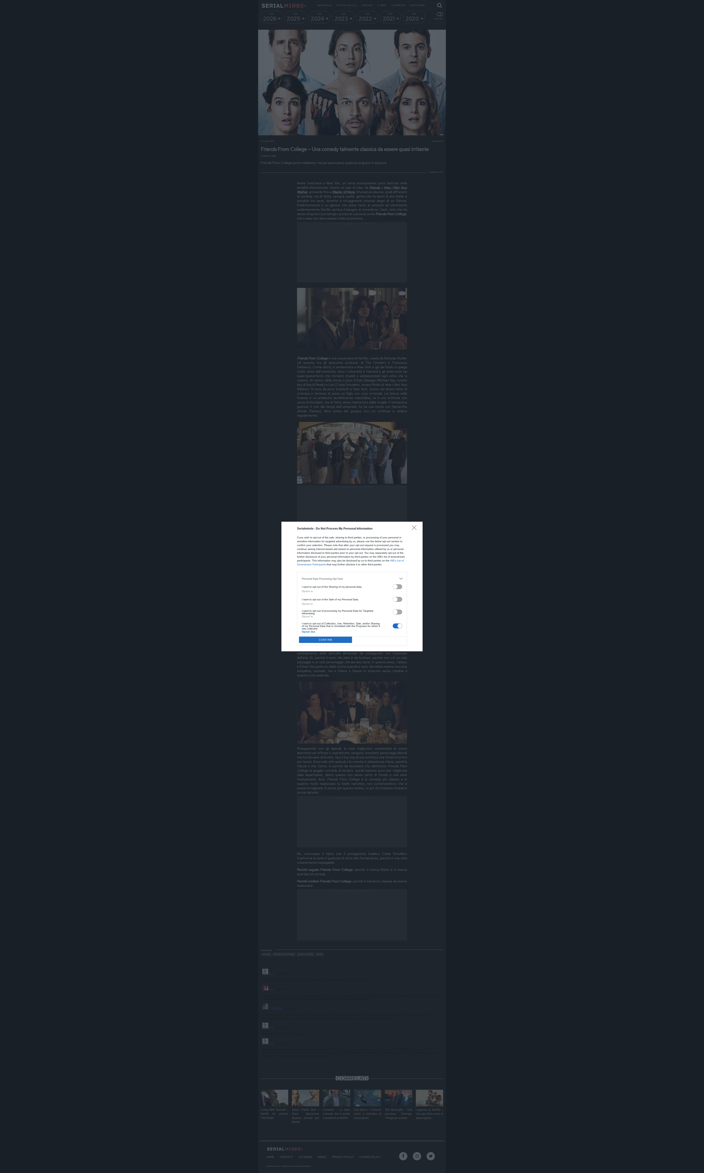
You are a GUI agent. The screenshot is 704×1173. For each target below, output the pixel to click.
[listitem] (352, 579)
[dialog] (352, 586)
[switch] (397, 586)
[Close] (415, 528)
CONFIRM (325, 639)
